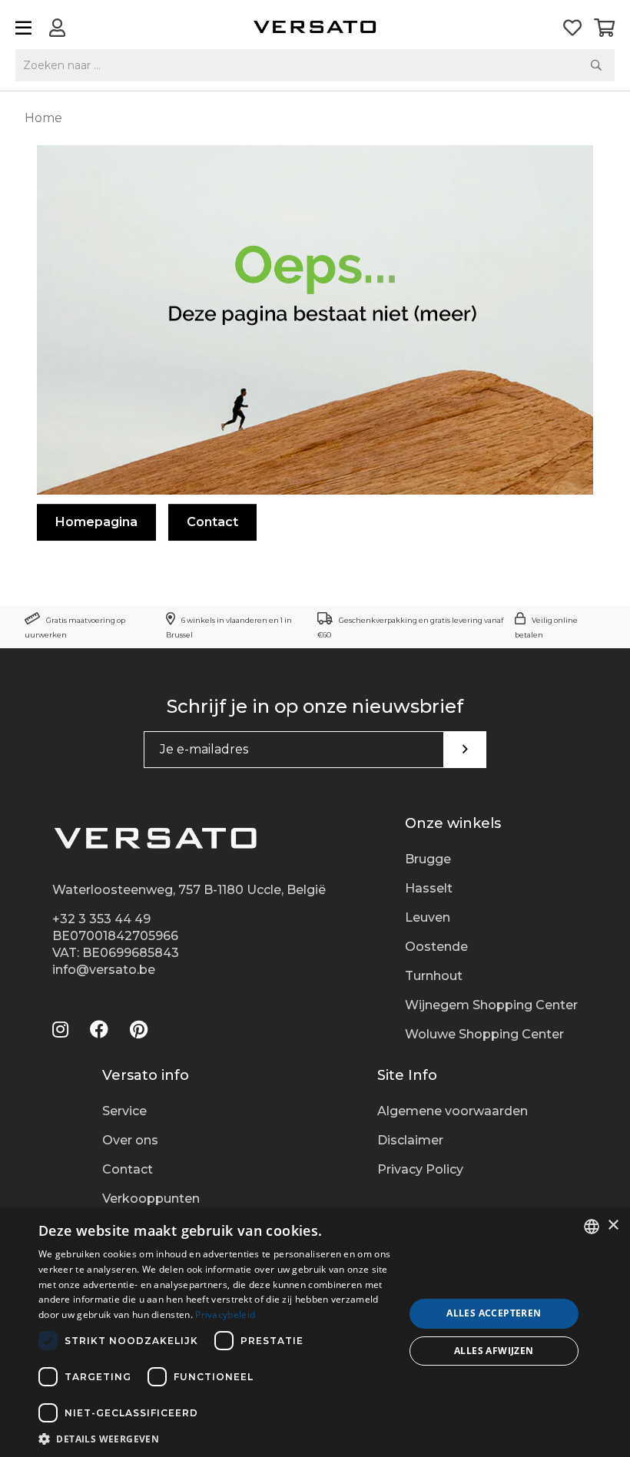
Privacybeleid (225, 1314)
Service (124, 1111)
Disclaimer (410, 1140)
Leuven (427, 917)
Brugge (428, 859)
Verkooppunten (151, 1198)
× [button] (612, 1225)
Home (43, 118)
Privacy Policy (420, 1169)
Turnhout (434, 976)
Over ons (130, 1140)
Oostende (436, 946)
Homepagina (96, 522)
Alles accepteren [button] (493, 1313)
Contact (212, 522)
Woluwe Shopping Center (484, 1034)
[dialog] (315, 1332)
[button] (215, 1438)
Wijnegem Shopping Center (491, 1005)
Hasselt (429, 888)
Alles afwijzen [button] (494, 1350)
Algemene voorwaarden (452, 1111)
